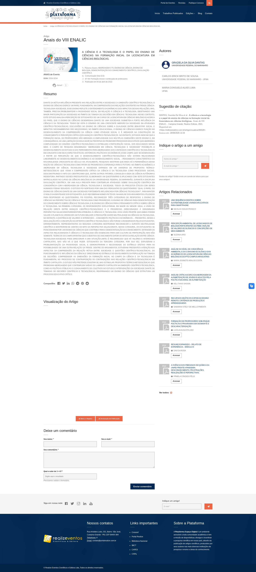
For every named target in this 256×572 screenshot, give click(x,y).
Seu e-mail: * (106, 439)
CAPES (135, 550)
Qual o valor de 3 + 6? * (53, 471)
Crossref (135, 532)
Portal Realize (137, 537)
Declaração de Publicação (110, 418)
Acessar (176, 214)
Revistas (181, 3)
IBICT (134, 545)
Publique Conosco (196, 3)
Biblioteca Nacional (139, 541)
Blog (200, 13)
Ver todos (164, 392)
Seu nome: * (49, 439)
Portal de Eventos (168, 3)
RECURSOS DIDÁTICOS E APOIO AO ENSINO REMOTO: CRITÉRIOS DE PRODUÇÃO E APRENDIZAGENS (190, 300)
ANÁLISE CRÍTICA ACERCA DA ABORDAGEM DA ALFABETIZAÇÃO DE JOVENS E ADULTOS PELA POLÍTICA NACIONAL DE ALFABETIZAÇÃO (191, 277)
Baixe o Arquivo (86, 418)
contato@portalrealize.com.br (104, 541)
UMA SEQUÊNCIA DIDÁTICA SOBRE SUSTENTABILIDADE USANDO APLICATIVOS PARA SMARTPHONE (189, 202)
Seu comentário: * (51, 450)
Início (157, 13)
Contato (208, 13)
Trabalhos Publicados (173, 13)
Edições (189, 13)
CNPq (134, 554)
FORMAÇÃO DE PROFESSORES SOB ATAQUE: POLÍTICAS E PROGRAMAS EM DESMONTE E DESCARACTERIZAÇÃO (190, 323)
